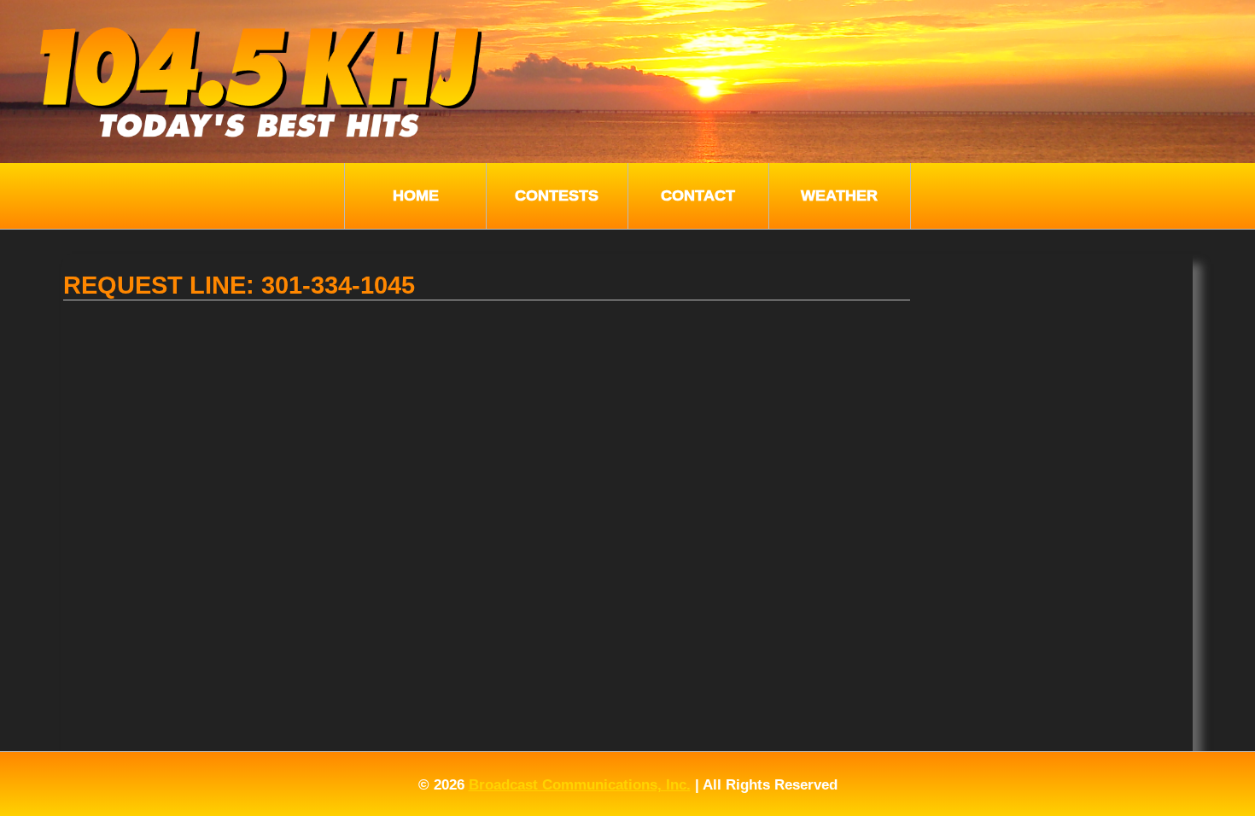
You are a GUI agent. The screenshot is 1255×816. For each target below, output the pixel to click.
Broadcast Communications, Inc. (580, 785)
